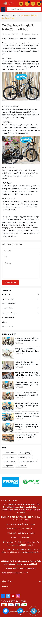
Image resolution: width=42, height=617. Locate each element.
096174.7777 (31, 529)
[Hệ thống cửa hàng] (21, 4)
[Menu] (3, 9)
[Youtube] (13, 596)
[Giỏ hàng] (39, 4)
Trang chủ (6, 294)
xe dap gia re (9, 457)
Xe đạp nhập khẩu (9, 304)
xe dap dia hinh (9, 453)
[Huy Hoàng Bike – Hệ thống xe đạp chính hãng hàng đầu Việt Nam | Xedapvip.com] (8, 385)
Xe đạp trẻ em (7, 308)
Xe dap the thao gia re (28, 461)
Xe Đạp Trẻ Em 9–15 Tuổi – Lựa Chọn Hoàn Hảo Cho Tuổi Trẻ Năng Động (27, 340)
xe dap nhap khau (24, 457)
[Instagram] (18, 596)
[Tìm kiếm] (9, 9)
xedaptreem (21, 466)
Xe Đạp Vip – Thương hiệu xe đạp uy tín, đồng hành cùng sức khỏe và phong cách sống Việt (27, 426)
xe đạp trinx (8, 466)
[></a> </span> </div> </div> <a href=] (39, 601)
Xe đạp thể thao (8, 299)
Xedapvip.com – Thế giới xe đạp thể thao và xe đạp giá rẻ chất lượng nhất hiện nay (27, 416)
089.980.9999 (23, 538)
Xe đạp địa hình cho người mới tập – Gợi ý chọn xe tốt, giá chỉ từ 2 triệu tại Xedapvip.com (26, 405)
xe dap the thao (10, 461)
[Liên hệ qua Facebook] (6, 611)
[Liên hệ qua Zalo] (20, 611)
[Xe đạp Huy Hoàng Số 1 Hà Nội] (8, 3)
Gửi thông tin (10, 282)
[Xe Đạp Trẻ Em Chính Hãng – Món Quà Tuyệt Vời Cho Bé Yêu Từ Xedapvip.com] (8, 365)
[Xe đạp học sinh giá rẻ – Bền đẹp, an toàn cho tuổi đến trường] (8, 438)
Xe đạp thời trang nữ (10, 313)
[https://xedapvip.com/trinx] (10, 482)
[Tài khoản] (33, 4)
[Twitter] (8, 596)
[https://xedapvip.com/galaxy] (31, 482)
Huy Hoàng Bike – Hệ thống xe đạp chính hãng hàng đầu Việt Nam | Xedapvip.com (26, 384)
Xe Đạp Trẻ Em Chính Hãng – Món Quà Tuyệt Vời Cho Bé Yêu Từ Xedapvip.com (27, 364)
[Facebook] (3, 596)
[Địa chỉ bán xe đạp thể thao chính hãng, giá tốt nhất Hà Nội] (8, 396)
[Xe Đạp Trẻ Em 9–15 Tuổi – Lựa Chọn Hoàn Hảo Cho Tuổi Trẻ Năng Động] (8, 341)
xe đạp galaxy (24, 453)
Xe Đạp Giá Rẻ (7, 327)
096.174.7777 (18, 568)
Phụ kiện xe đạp (8, 317)
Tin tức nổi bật (9, 334)
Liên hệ (4, 322)
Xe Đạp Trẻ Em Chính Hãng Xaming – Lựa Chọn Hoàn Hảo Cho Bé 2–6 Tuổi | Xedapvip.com (27, 351)
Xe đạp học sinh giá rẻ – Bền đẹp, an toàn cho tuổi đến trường (26, 437)
